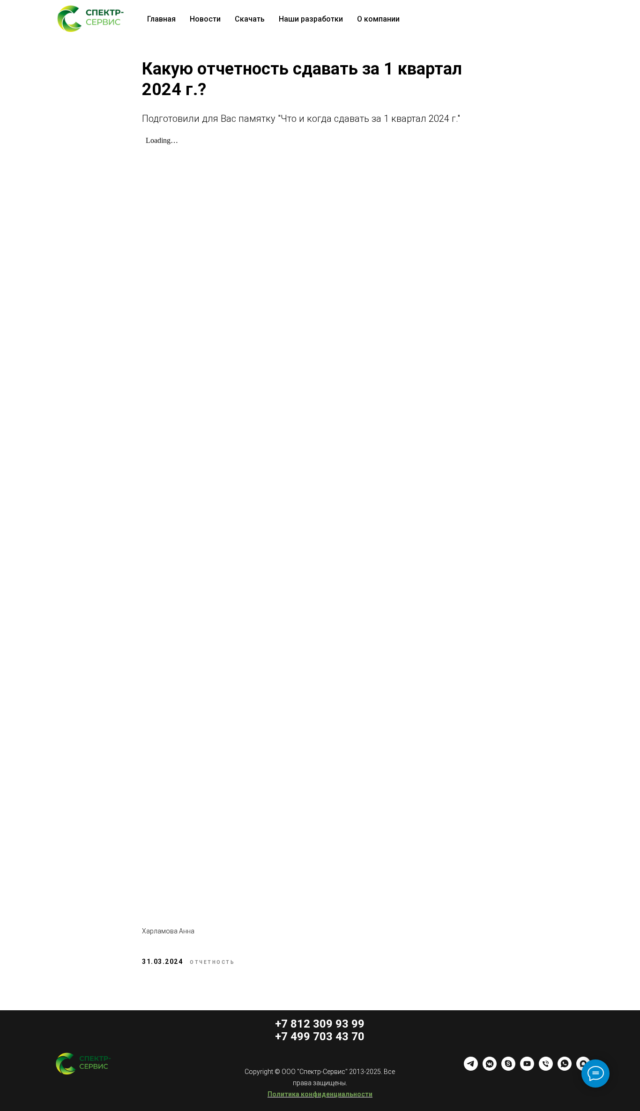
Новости (205, 19)
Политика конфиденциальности (320, 1094)
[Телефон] (546, 1068)
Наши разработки (311, 19)
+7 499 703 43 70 (320, 1036)
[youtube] (527, 1068)
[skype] (508, 1068)
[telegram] (471, 1068)
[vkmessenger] (490, 1068)
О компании (378, 19)
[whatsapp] (565, 1068)
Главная (161, 19)
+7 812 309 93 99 (320, 1023)
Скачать (250, 19)
